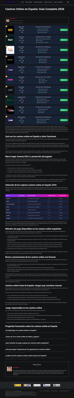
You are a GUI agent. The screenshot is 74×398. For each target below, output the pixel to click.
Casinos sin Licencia (48, 2)
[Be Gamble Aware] (37, 385)
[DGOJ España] (17, 385)
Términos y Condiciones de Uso (64, 390)
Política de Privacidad (54, 390)
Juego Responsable (46, 390)
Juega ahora (64, 29)
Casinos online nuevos (38, 2)
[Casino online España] (10, 1)
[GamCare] (46, 385)
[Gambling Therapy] (27, 385)
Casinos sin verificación (58, 2)
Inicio (23, 2)
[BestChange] (56, 385)
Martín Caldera (12, 18)
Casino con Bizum (28, 2)
